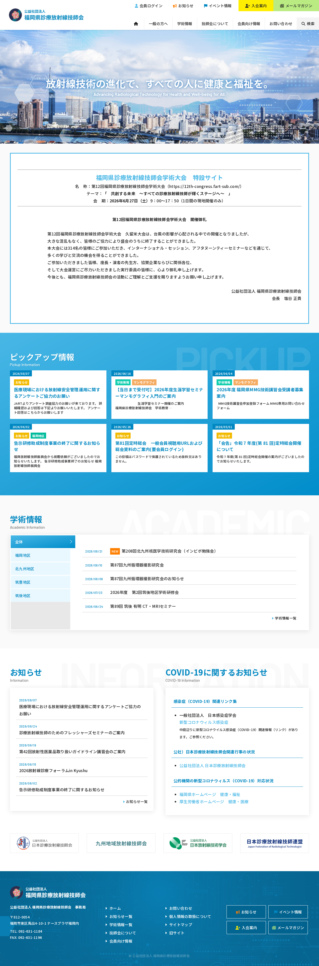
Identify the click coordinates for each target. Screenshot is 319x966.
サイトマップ (180, 924)
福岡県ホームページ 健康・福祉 (209, 794)
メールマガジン (299, 5)
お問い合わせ (280, 23)
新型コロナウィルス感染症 (203, 722)
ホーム (115, 908)
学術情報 (184, 23)
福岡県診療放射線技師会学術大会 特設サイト (159, 177)
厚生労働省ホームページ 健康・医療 (213, 801)
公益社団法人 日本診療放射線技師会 (212, 765)
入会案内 (259, 5)
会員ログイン (151, 5)
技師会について (215, 23)
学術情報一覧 (285, 618)
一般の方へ (158, 23)
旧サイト (176, 932)
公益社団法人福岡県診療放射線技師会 (46, 15)
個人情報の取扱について (190, 916)
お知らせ (185, 5)
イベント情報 (220, 5)
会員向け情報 (249, 23)
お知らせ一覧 (137, 801)
